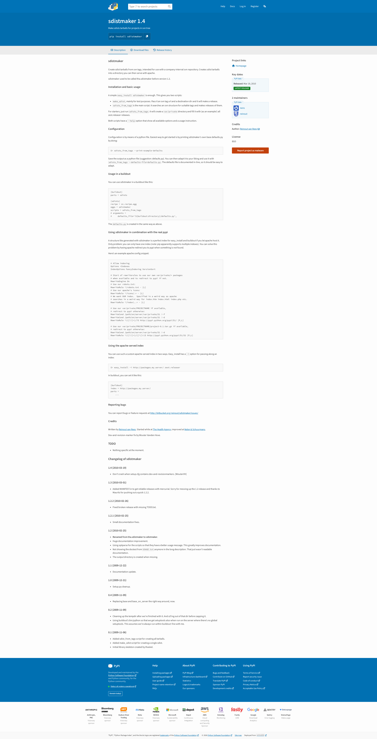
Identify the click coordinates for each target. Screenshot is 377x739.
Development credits (222, 688)
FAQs (154, 688)
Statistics (187, 680)
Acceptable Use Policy (253, 688)
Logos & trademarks (191, 684)
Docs (232, 6)
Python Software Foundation (121, 675)
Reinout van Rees (127, 429)
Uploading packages (161, 676)
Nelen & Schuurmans (194, 429)
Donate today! (115, 693)
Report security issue (252, 676)
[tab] (118, 50)
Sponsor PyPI (219, 684)
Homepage (241, 65)
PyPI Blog (187, 672)
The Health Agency (162, 429)
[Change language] (265, 6)
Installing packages (161, 672)
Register (255, 6)
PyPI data (237, 78)
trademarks (164, 735)
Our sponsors (189, 688)
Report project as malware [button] (250, 150)
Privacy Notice (249, 684)
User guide (157, 680)
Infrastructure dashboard (194, 676)
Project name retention (162, 684)
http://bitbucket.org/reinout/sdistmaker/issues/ (174, 413)
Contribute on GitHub (222, 676)
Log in (243, 6)
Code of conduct (250, 680)
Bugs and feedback (221, 672)
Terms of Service (250, 672)
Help (223, 6)
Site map (238, 735)
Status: (122, 686)
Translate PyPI (219, 680)
